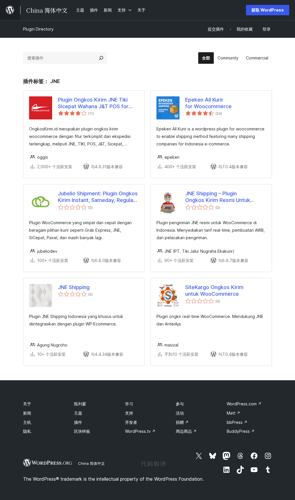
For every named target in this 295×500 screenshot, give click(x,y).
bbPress (237, 422)
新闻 (27, 413)
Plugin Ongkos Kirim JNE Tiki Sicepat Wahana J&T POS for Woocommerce (93, 103)
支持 (129, 413)
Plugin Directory (38, 29)
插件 (78, 422)
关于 (27, 403)
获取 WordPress (267, 10)
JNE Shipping (74, 287)
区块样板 (82, 431)
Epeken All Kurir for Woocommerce (208, 103)
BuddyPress (241, 431)
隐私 (27, 431)
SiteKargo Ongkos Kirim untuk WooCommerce (214, 290)
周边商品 (186, 431)
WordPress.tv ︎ (140, 431)
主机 (27, 422)
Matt (233, 413)
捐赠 (182, 422)
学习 (129, 403)
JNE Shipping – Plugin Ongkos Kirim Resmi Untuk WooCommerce (217, 197)
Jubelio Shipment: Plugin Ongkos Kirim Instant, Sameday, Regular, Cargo (98, 197)
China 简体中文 (91, 463)
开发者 (131, 422)
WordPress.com (244, 403)
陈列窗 (80, 403)
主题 (78, 413)
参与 (180, 403)
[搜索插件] (101, 58)
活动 (180, 413)
